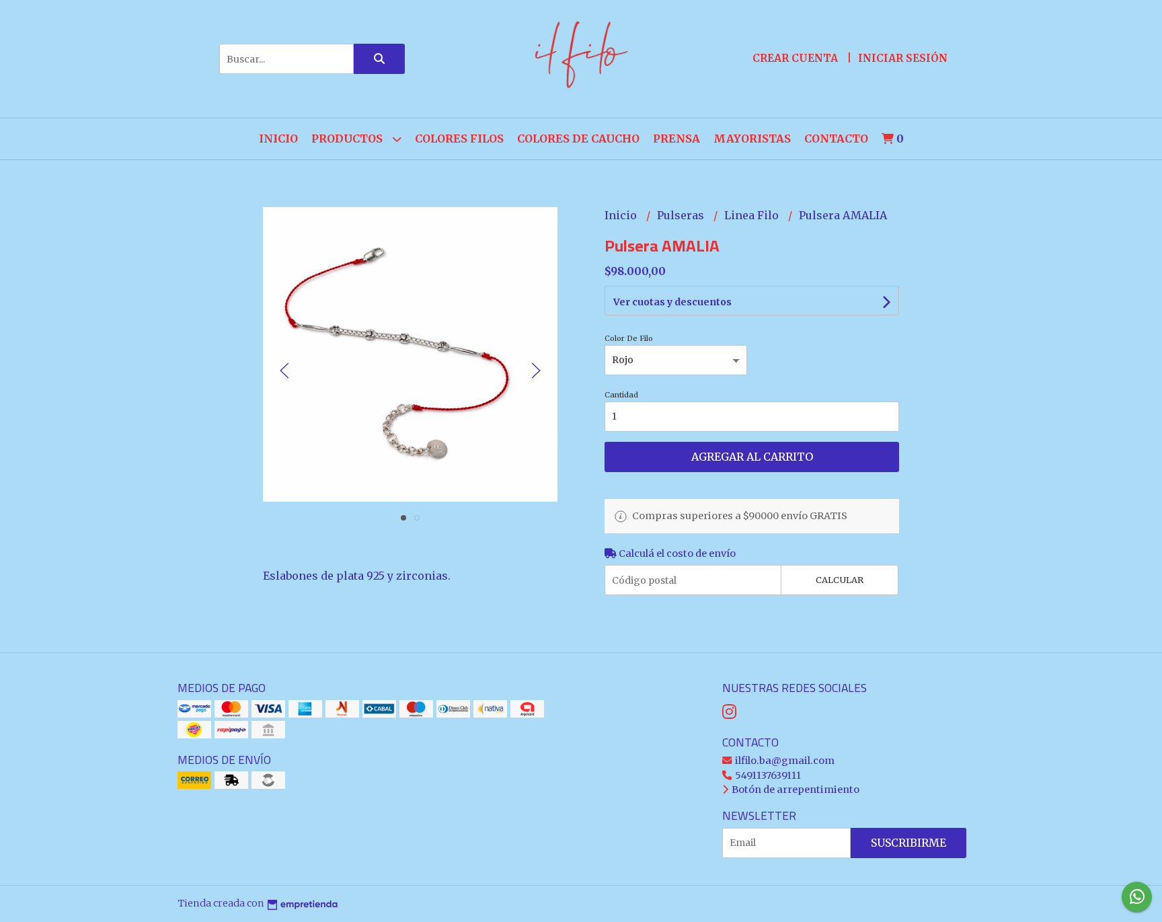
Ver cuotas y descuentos (672, 302)
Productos (348, 138)
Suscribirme (908, 842)
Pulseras (682, 215)
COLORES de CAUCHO (578, 138)
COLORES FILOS (459, 138)
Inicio (278, 138)
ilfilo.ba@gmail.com (784, 761)
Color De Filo (629, 338)
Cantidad (621, 394)
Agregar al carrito (752, 456)
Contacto (836, 138)
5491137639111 (767, 775)
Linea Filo (752, 215)
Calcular (839, 579)
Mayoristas (752, 138)
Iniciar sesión (902, 58)
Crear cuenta (795, 58)
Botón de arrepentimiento (794, 789)
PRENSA (676, 138)
